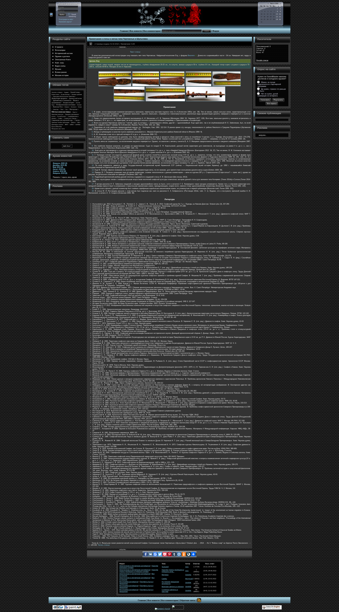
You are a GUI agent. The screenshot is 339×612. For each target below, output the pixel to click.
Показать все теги (58, 129)
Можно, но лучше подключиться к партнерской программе (269, 84)
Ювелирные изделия (57, 124)
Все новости (136, 31)
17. (93, 184)
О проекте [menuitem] (59, 47)
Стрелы (77, 120)
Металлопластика (61, 112)
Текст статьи (135, 52)
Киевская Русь (58, 107)
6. (92, 134)
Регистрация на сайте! (66, 19)
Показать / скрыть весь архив (65, 177)
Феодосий (189, 579)
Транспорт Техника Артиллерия (60, 122)
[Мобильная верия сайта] (51, 15)
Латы (61, 109)
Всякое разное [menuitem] (61, 72)
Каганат (79, 105)
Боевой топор (75, 92)
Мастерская (73, 109)
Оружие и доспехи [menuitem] (62, 56)
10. (93, 150)
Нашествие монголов (57, 114)
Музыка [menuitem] (58, 69)
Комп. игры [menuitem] (59, 63)
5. (92, 132)
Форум (215, 31)
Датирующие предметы (59, 98)
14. (93, 172)
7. (92, 137)
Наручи (75, 112)
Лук (66, 109)
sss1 (187, 567)
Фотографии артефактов (128, 582)
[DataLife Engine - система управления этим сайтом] (272, 607)
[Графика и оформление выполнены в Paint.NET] (73, 607)
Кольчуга (73, 107)
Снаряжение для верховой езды (62, 120)
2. (92, 118)
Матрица (165, 575)
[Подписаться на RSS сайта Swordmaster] (199, 600)
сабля (71, 124)
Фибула (73, 122)
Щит (78, 122)
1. (92, 112)
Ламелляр (55, 109)
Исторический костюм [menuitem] (64, 53)
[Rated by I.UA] (178, 609)
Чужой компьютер (72, 15)
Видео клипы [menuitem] (60, 66)
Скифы (60, 118)
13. (93, 170)
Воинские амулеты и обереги (173, 587)
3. (92, 123)
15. (93, 177)
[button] (62, 14)
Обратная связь (187, 600)
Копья (80, 107)
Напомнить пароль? (65, 22)
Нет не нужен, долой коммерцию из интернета (268, 95)
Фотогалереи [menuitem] (60, 50)
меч (66, 124)
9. (92, 146)
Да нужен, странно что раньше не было (272, 90)
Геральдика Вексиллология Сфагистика (64, 96)
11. (93, 155)
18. (93, 188)
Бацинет (66, 92)
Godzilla (188, 575)
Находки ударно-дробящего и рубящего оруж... (173, 571)
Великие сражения (77, 94)
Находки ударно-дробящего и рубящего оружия (138, 571)
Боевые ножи (55, 94)
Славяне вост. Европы (70, 118)
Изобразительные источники (65, 105)
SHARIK (188, 583)
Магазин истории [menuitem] (61, 75)
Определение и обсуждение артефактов (134, 566)
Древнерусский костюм (75, 98)
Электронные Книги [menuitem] (63, 60)
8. (92, 141)
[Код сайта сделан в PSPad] (58, 607)
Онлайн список (262, 60)
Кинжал (67, 107)
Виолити (191, 55)
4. (92, 127)
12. (93, 165)
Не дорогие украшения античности (170, 583)
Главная (124, 31)
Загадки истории (68, 103)
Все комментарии (151, 31)
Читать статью (104, 545)
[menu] (67, 61)
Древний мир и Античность (62, 100)
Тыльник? (165, 567)
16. (93, 179)
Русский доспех (61, 116)
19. (93, 191)
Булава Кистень (65, 94)
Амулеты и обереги (57, 92)
